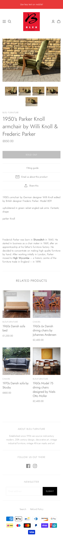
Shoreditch (39, 239)
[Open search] (9, 21)
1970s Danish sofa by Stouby (16, 385)
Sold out (31, 154)
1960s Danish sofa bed (14, 328)
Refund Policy (36, 509)
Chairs (36, 321)
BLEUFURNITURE (10, 321)
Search (23, 509)
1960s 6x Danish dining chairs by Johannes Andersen (44, 330)
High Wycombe (21, 258)
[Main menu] (4, 21)
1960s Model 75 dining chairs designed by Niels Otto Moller (44, 389)
